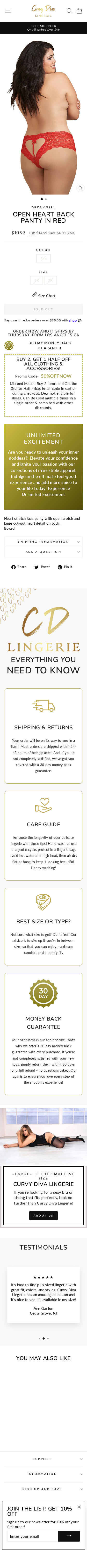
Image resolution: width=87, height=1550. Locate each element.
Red (43, 258)
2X (50, 280)
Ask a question (43, 552)
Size (43, 272)
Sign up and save (42, 1489)
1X (36, 280)
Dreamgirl (43, 207)
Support (42, 1459)
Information (42, 1474)
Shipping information (43, 541)
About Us (43, 1215)
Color (43, 250)
